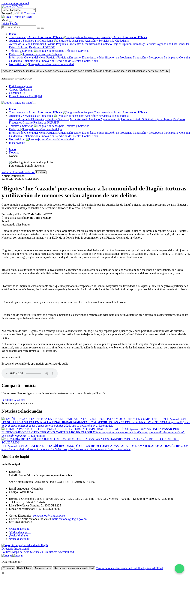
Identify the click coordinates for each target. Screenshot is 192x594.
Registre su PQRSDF (42, 47)
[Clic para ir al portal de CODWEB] (30, 561)
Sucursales (36, 552)
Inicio (12, 33)
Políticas (6, 552)
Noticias (14, 152)
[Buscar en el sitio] (42, 28)
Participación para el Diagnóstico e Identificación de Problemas (94, 57)
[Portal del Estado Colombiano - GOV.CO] (12, 6)
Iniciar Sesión (10, 23)
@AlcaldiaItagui (19, 535)
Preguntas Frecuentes (68, 44)
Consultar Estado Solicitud (137, 119)
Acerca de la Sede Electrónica (26, 44)
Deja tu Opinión (122, 44)
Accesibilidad (66, 552)
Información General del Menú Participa (33, 57)
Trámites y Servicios (144, 44)
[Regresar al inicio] (17, 16)
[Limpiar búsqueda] (38, 28)
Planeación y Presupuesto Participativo (155, 57)
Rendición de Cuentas (68, 60)
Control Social (90, 60)
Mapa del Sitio (20, 552)
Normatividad (17, 64)
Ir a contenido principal (15, 3)
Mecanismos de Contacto (97, 44)
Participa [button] (14, 54)
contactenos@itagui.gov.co (49, 515)
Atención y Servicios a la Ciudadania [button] (31, 40)
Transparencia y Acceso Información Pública (36, 37)
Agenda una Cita (167, 44)
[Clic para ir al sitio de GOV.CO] (17, 555)
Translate (29, 13)
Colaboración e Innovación (38, 60)
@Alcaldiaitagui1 (20, 532)
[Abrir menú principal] (10, 21)
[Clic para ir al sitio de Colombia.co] (7, 555)
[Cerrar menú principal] (34, 103)
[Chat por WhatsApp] (179, 568)
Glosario (50, 44)
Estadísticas (50, 552)
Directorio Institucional (15, 548)
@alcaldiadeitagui (20, 528)
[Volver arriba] (3, 573)
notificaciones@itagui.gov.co (69, 519)
